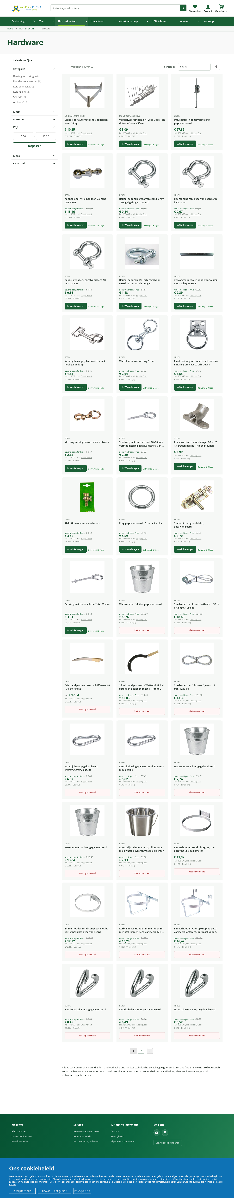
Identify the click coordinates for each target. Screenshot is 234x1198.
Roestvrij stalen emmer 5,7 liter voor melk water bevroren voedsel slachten (141, 849)
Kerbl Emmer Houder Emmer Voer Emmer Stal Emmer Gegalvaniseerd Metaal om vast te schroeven (141, 930)
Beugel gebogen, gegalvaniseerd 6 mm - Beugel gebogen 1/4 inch (141, 200)
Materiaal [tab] (19, 119)
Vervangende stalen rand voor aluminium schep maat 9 (196, 281)
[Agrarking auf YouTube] (156, 1132)
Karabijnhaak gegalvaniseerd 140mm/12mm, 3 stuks (81, 768)
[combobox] (119, 8)
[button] (107, 79)
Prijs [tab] (15, 127)
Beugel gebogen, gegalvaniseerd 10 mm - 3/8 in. (85, 281)
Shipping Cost (86, 133)
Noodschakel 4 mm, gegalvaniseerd (85, 1009)
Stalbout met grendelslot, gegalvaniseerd (189, 525)
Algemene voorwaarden (123, 1141)
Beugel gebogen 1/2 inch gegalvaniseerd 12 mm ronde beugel (140, 281)
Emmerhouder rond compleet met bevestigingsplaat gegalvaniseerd (87, 930)
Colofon (115, 1131)
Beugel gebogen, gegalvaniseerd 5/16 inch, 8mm (195, 200)
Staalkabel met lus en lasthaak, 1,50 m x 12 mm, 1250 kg (196, 606)
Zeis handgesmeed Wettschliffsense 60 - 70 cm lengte (87, 687)
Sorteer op (169, 66)
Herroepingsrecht (82, 1136)
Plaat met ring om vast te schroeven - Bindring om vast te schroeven (196, 362)
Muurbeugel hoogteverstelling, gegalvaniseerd (192, 121)
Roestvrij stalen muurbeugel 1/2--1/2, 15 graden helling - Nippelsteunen (196, 443)
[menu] (117, 21)
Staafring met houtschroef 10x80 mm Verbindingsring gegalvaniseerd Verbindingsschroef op (141, 444)
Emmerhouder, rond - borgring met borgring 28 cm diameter (194, 849)
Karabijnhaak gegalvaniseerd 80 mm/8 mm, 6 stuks (141, 768)
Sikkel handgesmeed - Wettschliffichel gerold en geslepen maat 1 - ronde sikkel (141, 687)
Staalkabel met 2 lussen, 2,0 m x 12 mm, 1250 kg (194, 687)
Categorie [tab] (19, 69)
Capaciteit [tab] (19, 163)
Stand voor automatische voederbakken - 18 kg (86, 121)
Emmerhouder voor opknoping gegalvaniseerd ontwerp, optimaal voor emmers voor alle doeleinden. (196, 930)
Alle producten (18, 1131)
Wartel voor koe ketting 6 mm (136, 361)
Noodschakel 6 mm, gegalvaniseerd (194, 1009)
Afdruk (12, 1184)
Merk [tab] (16, 112)
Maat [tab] (16, 155)
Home (10, 28)
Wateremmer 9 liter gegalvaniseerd (194, 766)
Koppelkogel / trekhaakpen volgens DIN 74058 (85, 200)
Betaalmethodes (19, 1141)
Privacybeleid (117, 1136)
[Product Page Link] (87, 92)
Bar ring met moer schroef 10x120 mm (87, 604)
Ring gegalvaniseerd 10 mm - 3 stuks (140, 523)
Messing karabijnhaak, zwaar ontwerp (87, 442)
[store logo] (27, 8)
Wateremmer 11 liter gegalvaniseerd (86, 847)
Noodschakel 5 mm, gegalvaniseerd (140, 1009)
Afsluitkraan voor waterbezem (82, 523)
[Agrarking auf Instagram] (165, 1132)
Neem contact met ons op (86, 1131)
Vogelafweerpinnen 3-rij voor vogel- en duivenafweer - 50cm (142, 121)
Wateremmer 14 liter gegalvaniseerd (140, 604)
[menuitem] (22, 21)
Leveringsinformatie (21, 1136)
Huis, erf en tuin (27, 28)
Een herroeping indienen (85, 1141)
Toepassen (34, 146)
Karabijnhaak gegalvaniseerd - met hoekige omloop (85, 362)
